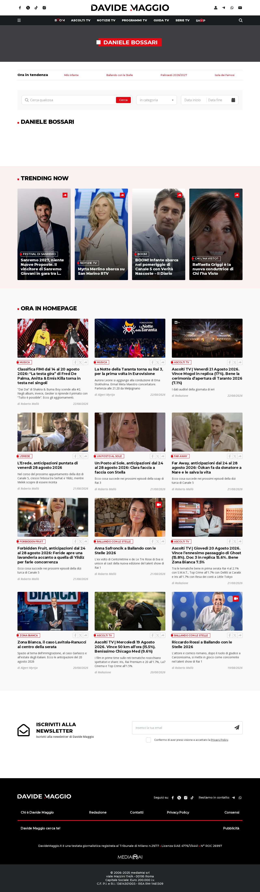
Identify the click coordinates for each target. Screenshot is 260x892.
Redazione (97, 812)
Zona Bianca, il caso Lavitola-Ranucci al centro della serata (51, 644)
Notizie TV (106, 20)
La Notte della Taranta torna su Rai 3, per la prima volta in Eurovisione (129, 371)
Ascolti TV (181, 362)
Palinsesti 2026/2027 (174, 75)
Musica (25, 362)
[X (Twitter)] (80, 362)
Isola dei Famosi (224, 75)
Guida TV (161, 20)
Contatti (136, 812)
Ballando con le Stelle (119, 75)
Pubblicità (231, 828)
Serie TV (183, 20)
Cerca (123, 100)
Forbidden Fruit (31, 541)
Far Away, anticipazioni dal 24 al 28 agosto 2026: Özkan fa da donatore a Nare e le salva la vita (207, 468)
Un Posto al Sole (109, 456)
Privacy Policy (219, 739)
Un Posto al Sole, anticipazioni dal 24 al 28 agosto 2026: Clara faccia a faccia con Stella (129, 468)
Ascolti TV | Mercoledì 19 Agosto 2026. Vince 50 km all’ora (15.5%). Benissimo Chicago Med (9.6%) (125, 647)
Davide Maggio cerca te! (40, 828)
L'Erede (25, 456)
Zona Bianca (29, 635)
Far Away (180, 456)
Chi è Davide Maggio (37, 812)
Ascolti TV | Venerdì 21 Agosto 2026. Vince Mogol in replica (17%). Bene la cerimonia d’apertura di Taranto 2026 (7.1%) (207, 376)
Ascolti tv (80, 20)
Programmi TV (134, 20)
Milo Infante (71, 75)
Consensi (231, 812)
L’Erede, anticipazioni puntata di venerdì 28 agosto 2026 (47, 465)
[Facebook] (75, 362)
